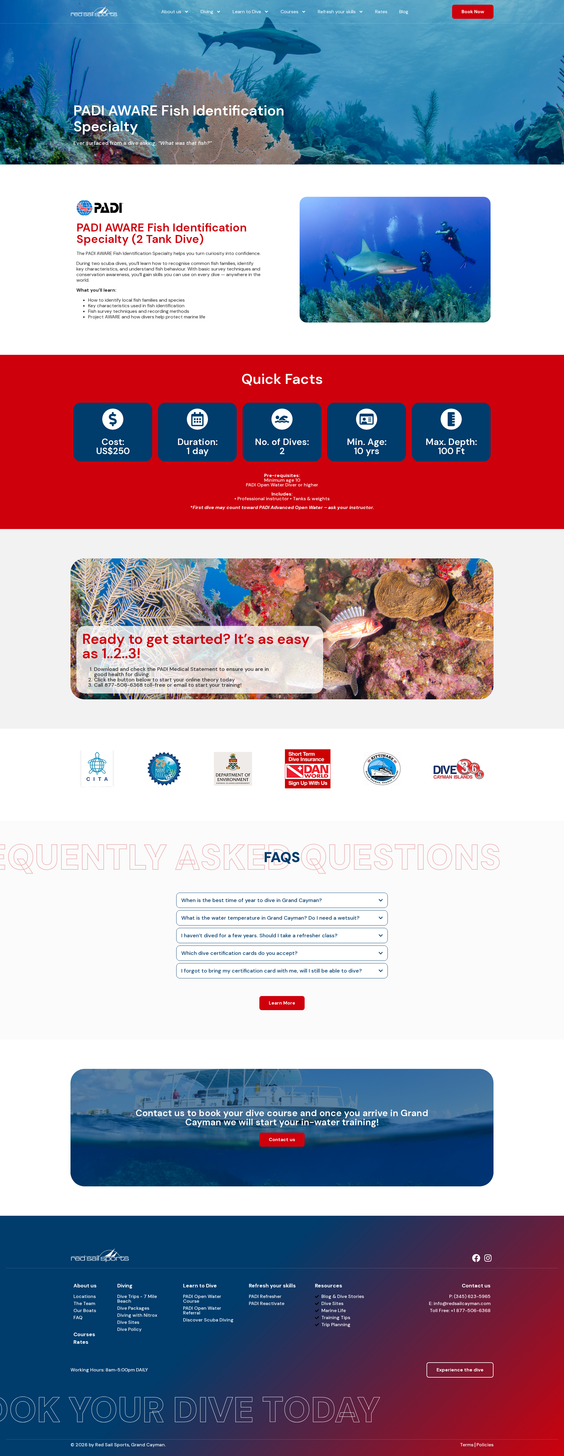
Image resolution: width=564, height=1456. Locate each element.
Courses (289, 12)
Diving (207, 12)
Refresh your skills (337, 12)
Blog (403, 12)
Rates (381, 12)
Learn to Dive (247, 12)
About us (171, 12)
